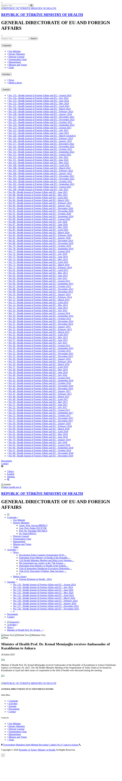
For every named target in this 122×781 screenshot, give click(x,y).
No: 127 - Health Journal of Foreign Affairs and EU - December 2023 (41, 117)
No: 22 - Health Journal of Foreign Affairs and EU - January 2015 (39, 326)
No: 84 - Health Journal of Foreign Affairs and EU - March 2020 (38, 232)
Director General (16, 56)
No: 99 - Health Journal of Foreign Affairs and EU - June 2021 (38, 192)
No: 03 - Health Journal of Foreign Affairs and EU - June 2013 (38, 275)
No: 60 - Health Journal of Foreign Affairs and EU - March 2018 (38, 429)
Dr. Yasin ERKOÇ (28, 533)
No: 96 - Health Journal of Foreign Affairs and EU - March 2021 (38, 200)
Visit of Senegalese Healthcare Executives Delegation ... (45, 568)
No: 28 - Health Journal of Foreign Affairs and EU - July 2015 (37, 343)
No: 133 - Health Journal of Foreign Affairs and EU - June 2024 (38, 101)
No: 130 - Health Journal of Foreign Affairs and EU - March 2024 (39, 109)
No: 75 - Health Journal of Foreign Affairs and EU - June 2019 (38, 257)
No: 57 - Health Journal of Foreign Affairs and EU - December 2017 (40, 421)
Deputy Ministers (16, 54)
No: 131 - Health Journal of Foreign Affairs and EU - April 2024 (38, 106)
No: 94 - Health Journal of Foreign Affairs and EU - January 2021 (39, 205)
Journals (6, 89)
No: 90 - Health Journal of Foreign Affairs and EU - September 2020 (40, 216)
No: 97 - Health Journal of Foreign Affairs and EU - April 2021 (38, 197)
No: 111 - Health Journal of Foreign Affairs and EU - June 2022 (38, 160)
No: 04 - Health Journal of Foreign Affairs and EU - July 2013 (37, 278)
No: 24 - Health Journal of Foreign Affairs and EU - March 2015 (38, 332)
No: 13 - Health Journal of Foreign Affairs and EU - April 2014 (38, 302)
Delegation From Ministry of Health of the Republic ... (44, 557)
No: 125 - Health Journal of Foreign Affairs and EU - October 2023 (40, 122)
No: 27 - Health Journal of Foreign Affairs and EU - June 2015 (38, 340)
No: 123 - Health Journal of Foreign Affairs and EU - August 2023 (39, 127)
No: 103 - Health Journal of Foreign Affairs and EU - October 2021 (40, 181)
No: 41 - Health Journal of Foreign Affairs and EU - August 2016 (39, 378)
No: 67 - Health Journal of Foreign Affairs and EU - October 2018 (39, 450)
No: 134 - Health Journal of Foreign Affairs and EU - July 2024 (38, 98)
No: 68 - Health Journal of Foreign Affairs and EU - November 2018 (40, 453)
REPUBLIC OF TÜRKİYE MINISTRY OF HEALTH (42, 15)
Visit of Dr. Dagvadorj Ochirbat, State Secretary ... (42, 571)
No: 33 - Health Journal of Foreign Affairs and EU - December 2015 (40, 356)
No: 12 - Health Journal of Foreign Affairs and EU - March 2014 (38, 300)
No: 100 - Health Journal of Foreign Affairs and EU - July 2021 (38, 189)
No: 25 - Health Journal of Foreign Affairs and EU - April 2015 (38, 334)
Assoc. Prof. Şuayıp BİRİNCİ (33, 525)
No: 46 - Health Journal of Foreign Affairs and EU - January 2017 (39, 391)
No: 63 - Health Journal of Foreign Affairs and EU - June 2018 (38, 437)
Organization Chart (17, 59)
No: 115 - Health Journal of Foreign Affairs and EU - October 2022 (40, 149)
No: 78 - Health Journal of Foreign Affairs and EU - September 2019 (40, 248)
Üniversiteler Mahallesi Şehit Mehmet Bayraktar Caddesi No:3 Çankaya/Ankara (41, 744)
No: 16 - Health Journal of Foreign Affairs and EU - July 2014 (37, 310)
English (10, 474)
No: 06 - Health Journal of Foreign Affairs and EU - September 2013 (40, 283)
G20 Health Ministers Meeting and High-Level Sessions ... (46, 560)
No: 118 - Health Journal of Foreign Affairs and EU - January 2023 (40, 141)
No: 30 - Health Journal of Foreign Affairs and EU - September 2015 (40, 348)
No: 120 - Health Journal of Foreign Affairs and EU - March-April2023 (42, 135)
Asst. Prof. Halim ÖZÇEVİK (33, 528)
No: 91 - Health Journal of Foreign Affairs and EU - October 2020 (39, 213)
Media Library (15, 82)
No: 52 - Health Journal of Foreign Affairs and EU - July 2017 (37, 407)
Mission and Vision (17, 65)
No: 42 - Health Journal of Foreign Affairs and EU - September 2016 (40, 380)
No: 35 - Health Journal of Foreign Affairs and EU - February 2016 (40, 361)
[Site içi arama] (8, 479)
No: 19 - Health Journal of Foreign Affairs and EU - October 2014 (39, 318)
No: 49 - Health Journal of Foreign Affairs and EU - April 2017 (38, 399)
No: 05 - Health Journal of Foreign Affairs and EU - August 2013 (39, 281)
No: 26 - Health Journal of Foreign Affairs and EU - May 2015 (38, 337)
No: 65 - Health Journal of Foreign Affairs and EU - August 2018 (39, 445)
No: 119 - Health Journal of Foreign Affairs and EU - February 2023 (40, 138)
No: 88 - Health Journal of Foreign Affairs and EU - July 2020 (37, 222)
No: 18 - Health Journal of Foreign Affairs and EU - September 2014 (40, 316)
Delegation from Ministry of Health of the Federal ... (43, 565)
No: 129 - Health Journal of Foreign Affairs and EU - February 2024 (40, 111)
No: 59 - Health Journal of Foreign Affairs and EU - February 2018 (40, 426)
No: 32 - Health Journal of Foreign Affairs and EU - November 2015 (40, 353)
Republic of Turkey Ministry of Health (37, 750)
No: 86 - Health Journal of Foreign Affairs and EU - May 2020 (38, 227)
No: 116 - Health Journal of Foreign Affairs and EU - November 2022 (41, 146)
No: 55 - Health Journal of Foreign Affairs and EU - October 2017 (39, 415)
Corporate (6, 45)
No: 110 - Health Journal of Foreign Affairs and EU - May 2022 (38, 162)
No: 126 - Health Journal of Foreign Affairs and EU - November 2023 (41, 119)
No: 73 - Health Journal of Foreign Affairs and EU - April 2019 (38, 262)
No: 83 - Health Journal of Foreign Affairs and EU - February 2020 (40, 235)
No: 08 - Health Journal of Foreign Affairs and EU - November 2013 (40, 289)
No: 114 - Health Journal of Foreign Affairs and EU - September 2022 (41, 152)
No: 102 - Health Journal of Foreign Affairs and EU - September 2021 (41, 184)
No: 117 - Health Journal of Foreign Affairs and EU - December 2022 (41, 144)
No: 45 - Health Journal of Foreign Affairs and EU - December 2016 (40, 388)
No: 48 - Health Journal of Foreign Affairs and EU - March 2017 (38, 396)
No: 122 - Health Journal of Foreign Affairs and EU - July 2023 (38, 130)
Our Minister (14, 51)
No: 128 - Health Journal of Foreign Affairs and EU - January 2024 (40, 114)
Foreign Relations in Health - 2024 (35, 579)
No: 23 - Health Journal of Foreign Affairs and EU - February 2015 (40, 329)
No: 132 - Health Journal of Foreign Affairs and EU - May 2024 (38, 103)
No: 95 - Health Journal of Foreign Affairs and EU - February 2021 (40, 203)
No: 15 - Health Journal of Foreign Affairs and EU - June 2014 (38, 308)
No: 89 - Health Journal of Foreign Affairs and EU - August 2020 (39, 219)
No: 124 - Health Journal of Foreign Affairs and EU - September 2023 (41, 125)
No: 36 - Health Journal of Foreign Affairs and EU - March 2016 (38, 364)
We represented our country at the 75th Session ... (42, 563)
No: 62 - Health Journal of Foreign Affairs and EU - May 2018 (38, 434)
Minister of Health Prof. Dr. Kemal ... (25, 630)
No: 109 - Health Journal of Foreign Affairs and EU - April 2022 (38, 165)
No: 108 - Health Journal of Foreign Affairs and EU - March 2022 (39, 168)
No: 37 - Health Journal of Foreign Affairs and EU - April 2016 (38, 367)
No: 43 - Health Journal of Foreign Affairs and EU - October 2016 (39, 383)
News (11, 80)
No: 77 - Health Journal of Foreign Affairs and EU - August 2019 (39, 251)
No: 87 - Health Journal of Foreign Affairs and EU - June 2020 (38, 224)
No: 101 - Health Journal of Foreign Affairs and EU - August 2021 (39, 187)
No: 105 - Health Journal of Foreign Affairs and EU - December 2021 (41, 176)
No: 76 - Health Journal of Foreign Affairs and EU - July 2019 (37, 254)
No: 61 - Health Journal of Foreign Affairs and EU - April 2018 (38, 431)
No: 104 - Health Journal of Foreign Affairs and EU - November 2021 (41, 179)
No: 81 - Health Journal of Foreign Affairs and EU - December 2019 (40, 240)
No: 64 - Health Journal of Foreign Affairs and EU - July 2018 (37, 442)
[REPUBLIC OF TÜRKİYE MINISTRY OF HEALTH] (28, 8)
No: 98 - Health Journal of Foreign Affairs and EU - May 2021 (38, 195)
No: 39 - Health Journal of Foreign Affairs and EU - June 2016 (38, 372)
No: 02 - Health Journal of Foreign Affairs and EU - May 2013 (38, 273)
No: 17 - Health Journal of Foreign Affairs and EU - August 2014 (39, 313)
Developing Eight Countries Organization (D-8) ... (42, 555)
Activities (6, 74)
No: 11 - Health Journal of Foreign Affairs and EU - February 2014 (40, 297)
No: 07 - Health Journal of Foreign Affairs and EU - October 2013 (39, 286)
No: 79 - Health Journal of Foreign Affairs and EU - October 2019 (39, 246)
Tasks (11, 67)
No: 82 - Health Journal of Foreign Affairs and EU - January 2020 (39, 238)
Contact (4, 463)
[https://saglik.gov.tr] (11, 487)
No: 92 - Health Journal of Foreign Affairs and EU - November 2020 (40, 211)
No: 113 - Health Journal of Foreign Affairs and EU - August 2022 (39, 154)
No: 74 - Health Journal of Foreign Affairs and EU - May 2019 (38, 259)
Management (14, 62)
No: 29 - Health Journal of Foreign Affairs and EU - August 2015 (39, 345)
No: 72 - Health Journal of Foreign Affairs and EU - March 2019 (38, 265)
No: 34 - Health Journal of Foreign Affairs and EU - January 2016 (39, 359)
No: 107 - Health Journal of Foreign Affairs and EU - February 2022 (40, 170)
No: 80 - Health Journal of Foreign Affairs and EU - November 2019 (40, 243)
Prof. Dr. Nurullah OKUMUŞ (33, 531)
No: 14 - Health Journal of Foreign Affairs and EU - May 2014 (38, 305)
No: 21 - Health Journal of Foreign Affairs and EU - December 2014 (40, 324)
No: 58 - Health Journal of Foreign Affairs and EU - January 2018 (39, 423)
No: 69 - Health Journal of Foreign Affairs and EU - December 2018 (40, 456)
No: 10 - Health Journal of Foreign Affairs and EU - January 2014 (39, 294)
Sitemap (11, 476)
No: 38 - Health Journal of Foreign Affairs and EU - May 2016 (38, 369)
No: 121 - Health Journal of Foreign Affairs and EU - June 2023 (38, 133)
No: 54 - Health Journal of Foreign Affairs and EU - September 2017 (40, 412)
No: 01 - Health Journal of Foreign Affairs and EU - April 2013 (38, 270)
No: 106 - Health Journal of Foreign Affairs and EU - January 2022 (40, 173)
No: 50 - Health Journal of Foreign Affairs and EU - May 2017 (38, 402)
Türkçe (10, 471)
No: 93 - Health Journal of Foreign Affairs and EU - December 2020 (40, 208)
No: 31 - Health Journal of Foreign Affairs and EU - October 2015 (39, 351)
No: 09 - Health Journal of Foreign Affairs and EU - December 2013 (40, 291)
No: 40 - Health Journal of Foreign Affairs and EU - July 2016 (37, 375)
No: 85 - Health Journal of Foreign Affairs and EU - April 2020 (38, 230)
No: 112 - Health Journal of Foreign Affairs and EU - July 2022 (38, 157)
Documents (6, 461)
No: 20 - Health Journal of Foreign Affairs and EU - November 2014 (40, 321)
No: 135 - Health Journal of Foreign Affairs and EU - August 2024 (39, 95)
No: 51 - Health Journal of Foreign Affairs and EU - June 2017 (38, 404)
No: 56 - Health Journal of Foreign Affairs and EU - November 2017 (40, 418)
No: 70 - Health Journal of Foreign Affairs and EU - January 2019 (39, 439)
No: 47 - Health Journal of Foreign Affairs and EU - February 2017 (40, 394)
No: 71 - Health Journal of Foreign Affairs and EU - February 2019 (40, 267)
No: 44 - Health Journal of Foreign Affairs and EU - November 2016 (40, 386)
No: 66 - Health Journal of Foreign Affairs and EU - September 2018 (40, 447)
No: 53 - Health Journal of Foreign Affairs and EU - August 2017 (39, 410)
